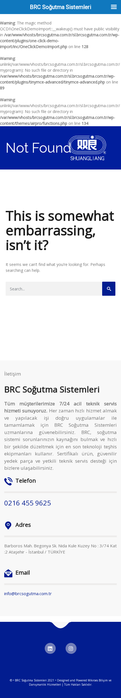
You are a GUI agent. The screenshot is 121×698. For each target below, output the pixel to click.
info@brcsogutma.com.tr (28, 593)
